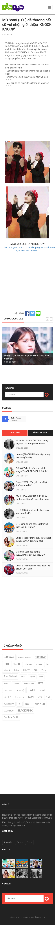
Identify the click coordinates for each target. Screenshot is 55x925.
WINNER (40, 703)
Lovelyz (43, 690)
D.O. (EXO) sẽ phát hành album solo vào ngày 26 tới (33, 511)
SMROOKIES (9, 704)
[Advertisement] (27, 115)
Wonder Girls (29, 684)
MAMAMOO (9, 711)
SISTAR (16, 684)
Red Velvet (10, 676)
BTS (40, 683)
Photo (29, 842)
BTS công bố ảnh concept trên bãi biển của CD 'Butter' (32, 525)
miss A (7, 670)
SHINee (39, 664)
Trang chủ (8, 842)
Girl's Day (28, 664)
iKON (31, 696)
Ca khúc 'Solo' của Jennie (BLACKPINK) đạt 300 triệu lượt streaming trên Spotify (30, 555)
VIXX (40, 697)
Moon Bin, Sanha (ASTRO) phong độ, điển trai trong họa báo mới (32, 442)
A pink (16, 670)
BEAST (6, 684)
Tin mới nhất (15, 432)
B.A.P (48, 697)
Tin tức (20, 842)
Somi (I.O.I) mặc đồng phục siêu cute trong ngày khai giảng (26, 357)
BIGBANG (40, 657)
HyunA (32, 677)
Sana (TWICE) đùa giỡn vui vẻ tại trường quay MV (31, 483)
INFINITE (26, 670)
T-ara (44, 670)
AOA (41, 677)
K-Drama (9, 657)
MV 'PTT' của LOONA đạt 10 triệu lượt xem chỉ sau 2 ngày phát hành (32, 497)
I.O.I (19, 704)
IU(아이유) (20, 690)
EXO (6, 664)
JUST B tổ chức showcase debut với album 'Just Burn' (33, 567)
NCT (28, 703)
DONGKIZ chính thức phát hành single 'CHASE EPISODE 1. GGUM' (32, 470)
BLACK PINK (25, 710)
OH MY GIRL (11, 717)
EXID (36, 670)
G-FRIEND (8, 690)
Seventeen (19, 697)
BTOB (23, 677)
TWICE (32, 690)
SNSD (16, 664)
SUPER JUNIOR (24, 657)
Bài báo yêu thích (40, 432)
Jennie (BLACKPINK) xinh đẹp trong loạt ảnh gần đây (33, 456)
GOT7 (7, 696)
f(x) (47, 664)
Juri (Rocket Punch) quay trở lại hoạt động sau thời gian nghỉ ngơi (33, 539)
